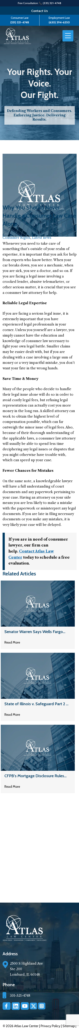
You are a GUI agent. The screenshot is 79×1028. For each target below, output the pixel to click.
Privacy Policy (51, 1026)
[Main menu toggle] (68, 36)
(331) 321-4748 (19, 22)
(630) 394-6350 (59, 22)
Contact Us (39, 11)
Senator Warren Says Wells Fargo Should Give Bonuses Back (33, 631)
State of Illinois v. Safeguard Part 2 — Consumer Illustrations (36, 704)
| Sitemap (68, 1026)
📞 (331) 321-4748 (50, 3)
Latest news (41, 238)
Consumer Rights (16, 238)
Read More (12, 642)
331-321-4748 (20, 996)
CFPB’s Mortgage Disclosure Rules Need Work (34, 776)
